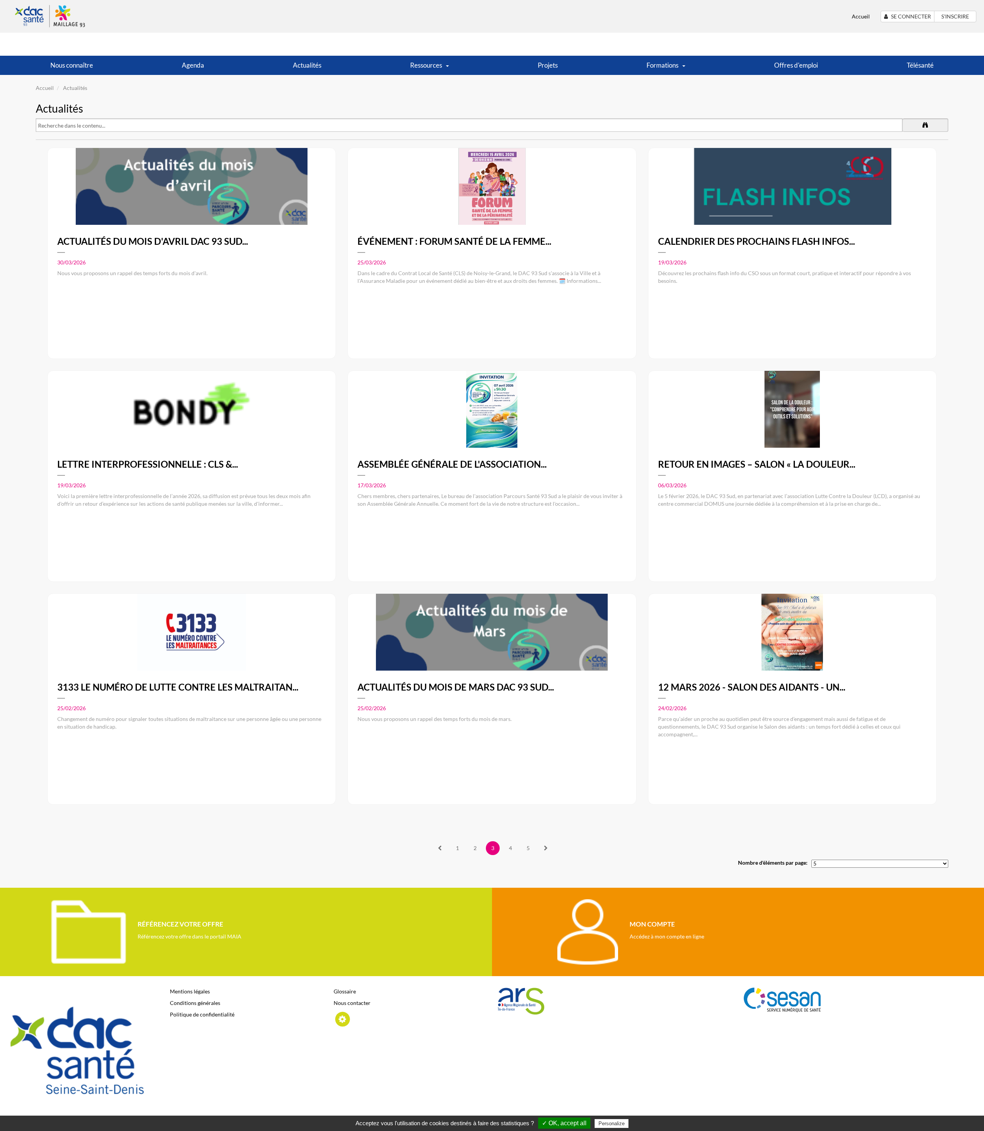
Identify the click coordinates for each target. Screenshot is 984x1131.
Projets (548, 65)
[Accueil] (51, 15)
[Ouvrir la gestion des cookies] (342, 1018)
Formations (662, 65)
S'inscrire (955, 16)
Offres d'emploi (796, 65)
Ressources (426, 65)
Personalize (611, 1123)
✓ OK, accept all (564, 1123)
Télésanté (920, 65)
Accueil (861, 16)
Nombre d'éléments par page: (773, 862)
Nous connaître (71, 65)
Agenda (193, 65)
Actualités (307, 65)
